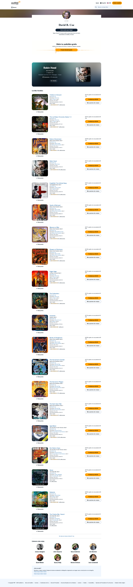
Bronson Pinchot (58, 430)
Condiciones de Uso (44, 582)
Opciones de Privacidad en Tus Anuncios (104, 582)
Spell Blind (53, 426)
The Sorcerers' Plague (56, 382)
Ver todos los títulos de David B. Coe (66, 536)
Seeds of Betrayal (55, 205)
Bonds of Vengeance (56, 338)
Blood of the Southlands (57, 365)
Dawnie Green (57, 495)
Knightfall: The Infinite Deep (58, 183)
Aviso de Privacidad (55, 582)
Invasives (52, 316)
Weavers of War (54, 227)
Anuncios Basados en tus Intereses (68, 582)
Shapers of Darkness (56, 249)
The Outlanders (54, 293)
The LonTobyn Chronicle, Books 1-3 (60, 117)
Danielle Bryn (57, 518)
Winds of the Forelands (56, 144)
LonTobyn (54, 99)
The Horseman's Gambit (57, 360)
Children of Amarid (55, 95)
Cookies (85, 582)
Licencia (79, 582)
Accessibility (91, 582)
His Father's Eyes (55, 448)
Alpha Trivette (57, 143)
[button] (66, 50)
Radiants (54, 321)
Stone (51, 470)
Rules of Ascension (55, 139)
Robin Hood (53, 161)
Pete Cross (57, 98)
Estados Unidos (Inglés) (120, 582)
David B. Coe (53, 96)
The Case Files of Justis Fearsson (58, 431)
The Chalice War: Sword (57, 514)
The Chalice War (55, 475)
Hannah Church (58, 320)
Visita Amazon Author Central (40, 571)
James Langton (58, 187)
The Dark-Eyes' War (56, 404)
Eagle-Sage (53, 271)
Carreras (36, 582)
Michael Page (57, 364)
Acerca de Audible (29, 582)
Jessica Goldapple (58, 474)
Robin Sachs (57, 164)
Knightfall (54, 189)
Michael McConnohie (59, 231)
